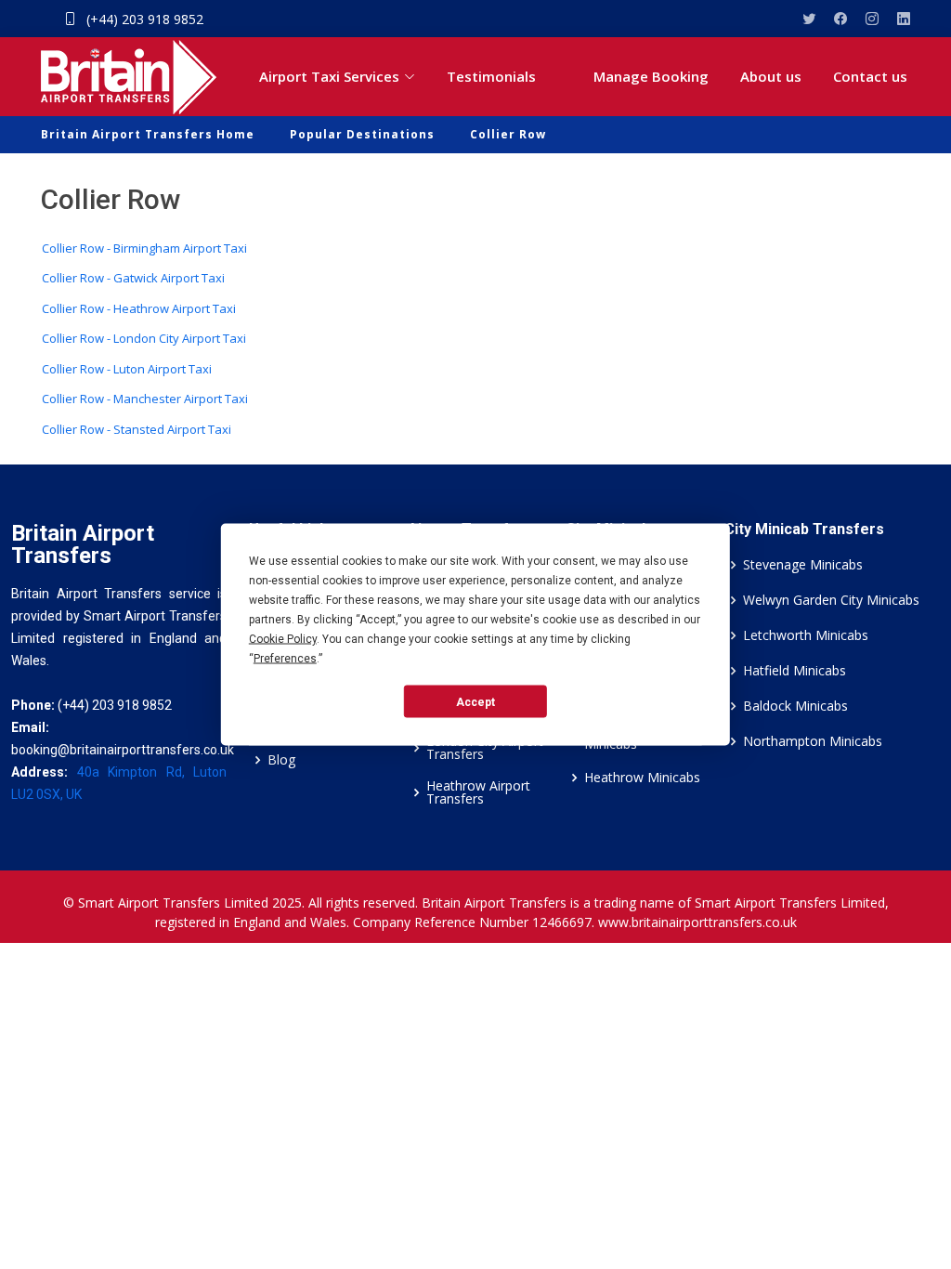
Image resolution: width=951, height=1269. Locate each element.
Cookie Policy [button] (283, 639)
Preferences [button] (285, 658)
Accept (475, 701)
